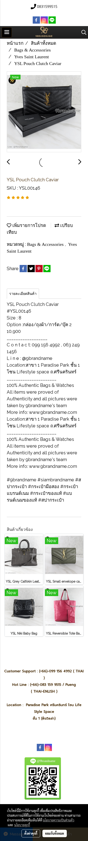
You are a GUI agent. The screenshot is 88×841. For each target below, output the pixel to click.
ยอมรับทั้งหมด (54, 833)
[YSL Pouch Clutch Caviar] (44, 112)
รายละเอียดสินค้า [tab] (23, 294)
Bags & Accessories (46, 244)
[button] (82, 32)
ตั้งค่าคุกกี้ (30, 833)
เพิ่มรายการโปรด (28, 225)
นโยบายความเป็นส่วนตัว (58, 820)
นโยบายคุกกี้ (22, 825)
